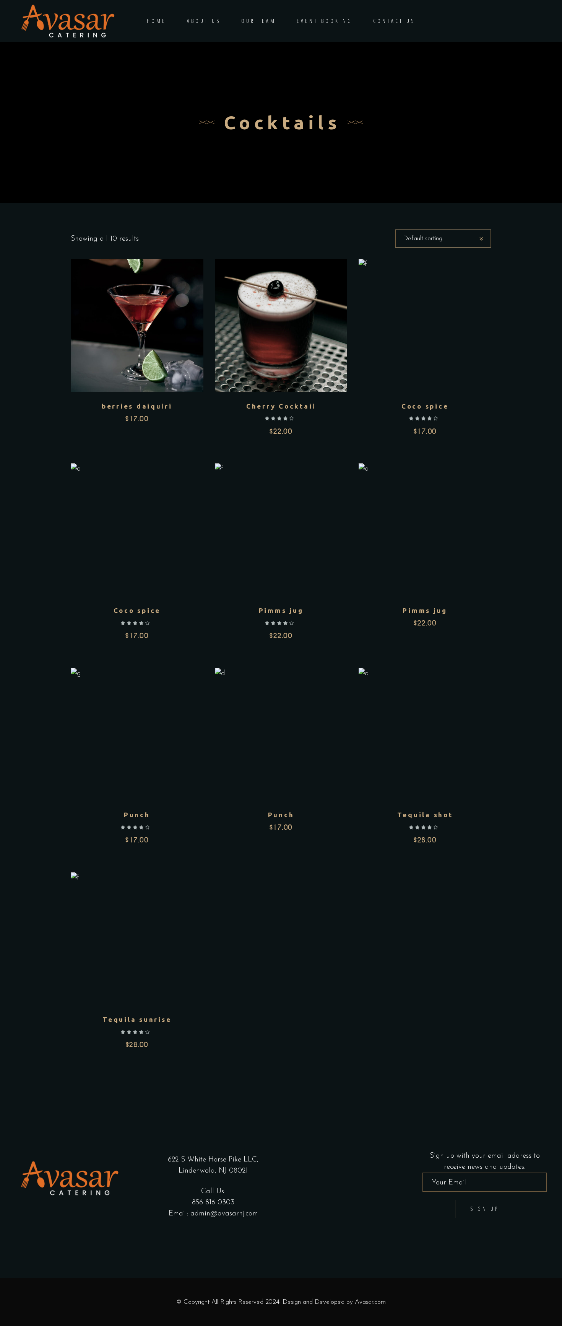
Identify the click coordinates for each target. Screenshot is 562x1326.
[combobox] (443, 238)
